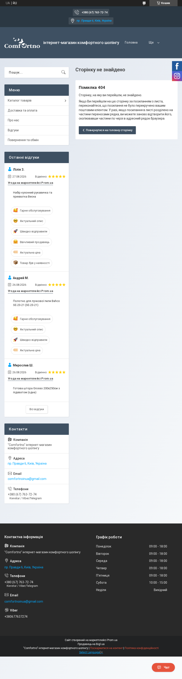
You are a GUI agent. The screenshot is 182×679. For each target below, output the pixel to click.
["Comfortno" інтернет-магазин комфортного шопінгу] (22, 43)
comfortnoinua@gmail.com (27, 479)
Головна (131, 42)
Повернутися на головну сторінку (109, 130)
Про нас (13, 120)
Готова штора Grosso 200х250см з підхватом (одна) (36, 390)
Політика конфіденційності (142, 648)
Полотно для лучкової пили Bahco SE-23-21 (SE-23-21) (36, 303)
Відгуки (13, 130)
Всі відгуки (37, 409)
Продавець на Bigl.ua (91, 644)
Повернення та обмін (23, 140)
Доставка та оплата (22, 110)
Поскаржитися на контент (106, 648)
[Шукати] (63, 72)
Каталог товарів (20, 100)
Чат (167, 667)
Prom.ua (112, 640)
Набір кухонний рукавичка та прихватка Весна (32, 194)
